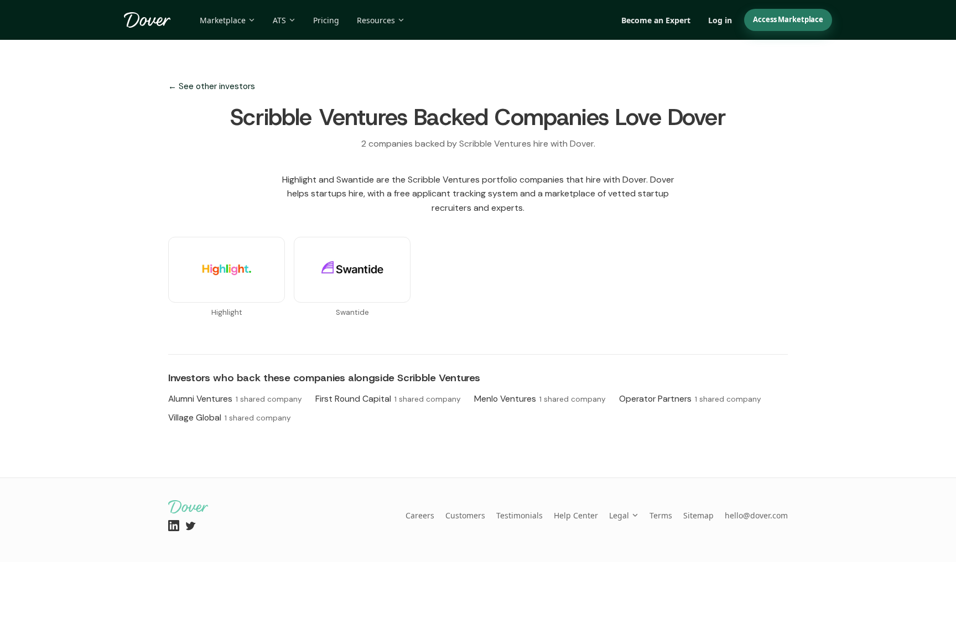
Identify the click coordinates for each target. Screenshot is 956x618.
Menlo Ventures (540, 398)
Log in (720, 20)
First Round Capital (388, 398)
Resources (376, 20)
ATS (279, 20)
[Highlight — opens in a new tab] (226, 270)
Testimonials (519, 515)
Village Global (229, 417)
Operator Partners (690, 398)
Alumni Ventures (235, 398)
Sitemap (698, 515)
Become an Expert (655, 20)
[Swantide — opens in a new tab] (352, 270)
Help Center (576, 515)
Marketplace (223, 20)
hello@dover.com (756, 515)
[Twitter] (190, 525)
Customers (465, 515)
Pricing (326, 20)
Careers (420, 515)
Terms (661, 515)
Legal (619, 515)
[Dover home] (147, 20)
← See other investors (211, 86)
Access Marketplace (788, 19)
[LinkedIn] (173, 525)
